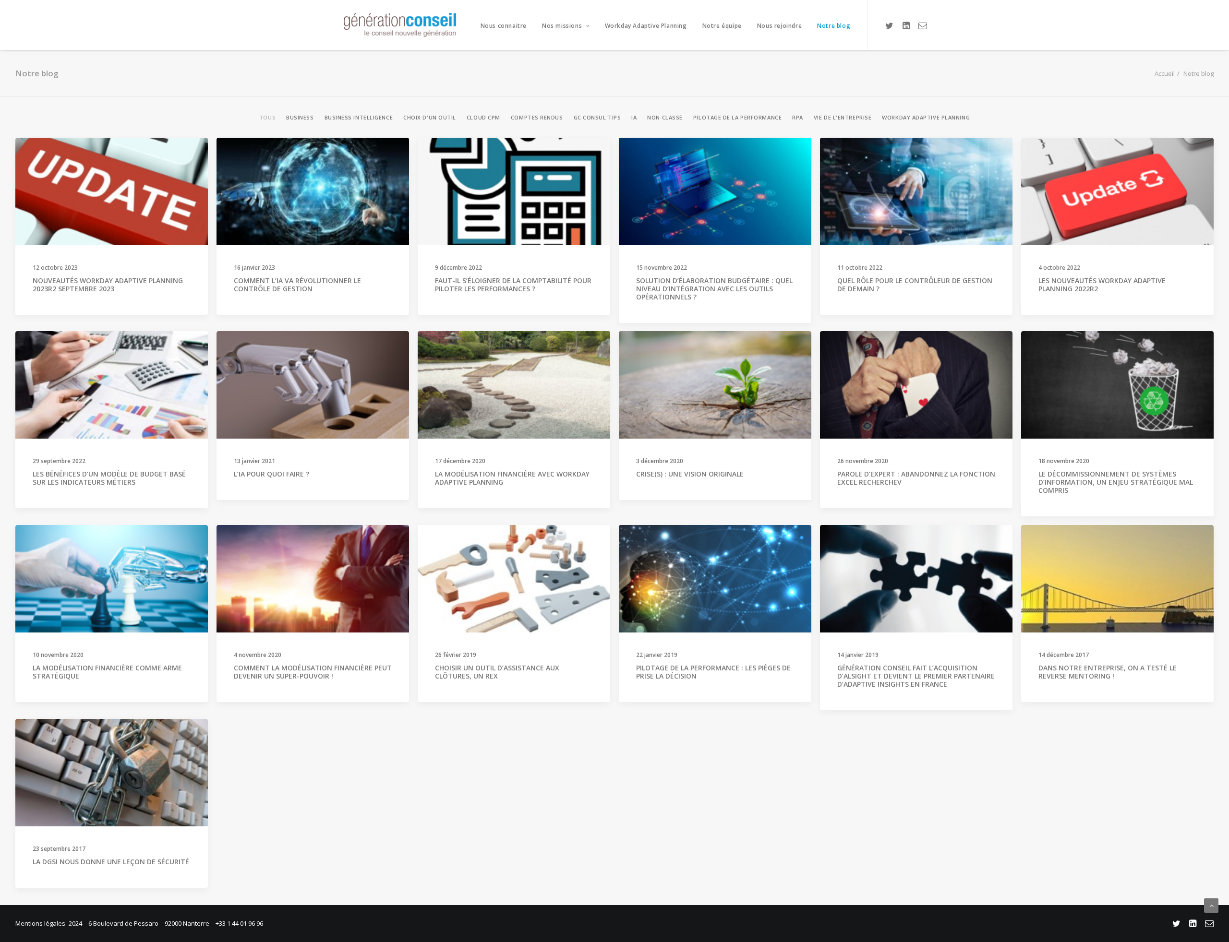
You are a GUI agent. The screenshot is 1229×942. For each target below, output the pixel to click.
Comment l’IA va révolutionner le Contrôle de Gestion (297, 284)
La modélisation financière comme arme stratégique (107, 671)
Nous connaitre (504, 26)
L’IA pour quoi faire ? (271, 473)
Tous (267, 117)
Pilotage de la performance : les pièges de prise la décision (713, 671)
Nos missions (562, 26)
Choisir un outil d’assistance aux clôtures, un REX (497, 671)
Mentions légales (41, 923)
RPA (797, 117)
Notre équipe (722, 26)
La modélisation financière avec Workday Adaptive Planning (512, 478)
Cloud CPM (483, 117)
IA (634, 117)
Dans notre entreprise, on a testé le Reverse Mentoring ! (1107, 671)
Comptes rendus (537, 117)
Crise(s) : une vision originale (690, 473)
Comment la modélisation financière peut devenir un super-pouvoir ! (313, 671)
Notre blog (833, 26)
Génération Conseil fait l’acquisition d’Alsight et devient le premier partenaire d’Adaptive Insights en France (916, 676)
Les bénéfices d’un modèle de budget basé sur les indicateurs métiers (109, 478)
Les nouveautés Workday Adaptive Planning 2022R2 (1102, 284)
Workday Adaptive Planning (646, 26)
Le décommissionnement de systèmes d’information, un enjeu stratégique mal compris (1115, 482)
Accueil (1165, 73)
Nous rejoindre (779, 26)
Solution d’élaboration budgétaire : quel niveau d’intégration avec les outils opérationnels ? (714, 288)
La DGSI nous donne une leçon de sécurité (111, 861)
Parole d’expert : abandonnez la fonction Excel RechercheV (916, 478)
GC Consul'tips (597, 117)
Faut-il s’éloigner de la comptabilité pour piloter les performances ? (513, 284)
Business (299, 117)
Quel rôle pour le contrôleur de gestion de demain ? (914, 284)
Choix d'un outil (429, 117)
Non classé (665, 117)
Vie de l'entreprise (842, 117)
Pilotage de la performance (737, 117)
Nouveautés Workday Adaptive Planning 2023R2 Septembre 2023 (108, 284)
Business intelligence (359, 117)
